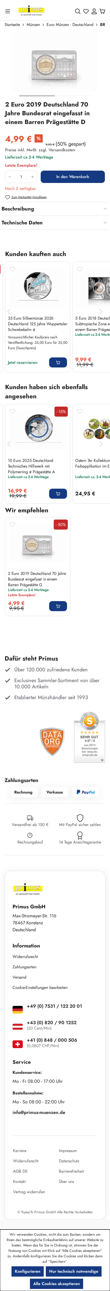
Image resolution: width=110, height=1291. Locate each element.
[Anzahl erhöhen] (32, 177)
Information (26, 946)
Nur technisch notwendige (73, 1271)
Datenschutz (69, 1161)
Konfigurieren (27, 1271)
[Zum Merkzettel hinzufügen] (12, 269)
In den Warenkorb (72, 177)
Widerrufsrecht (25, 957)
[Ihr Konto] (94, 11)
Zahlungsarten (24, 967)
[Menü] (9, 11)
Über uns (66, 1181)
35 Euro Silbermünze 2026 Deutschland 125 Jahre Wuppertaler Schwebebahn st (37, 323)
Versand (19, 977)
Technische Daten (22, 222)
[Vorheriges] (9, 311)
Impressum (68, 1151)
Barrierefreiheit (71, 1171)
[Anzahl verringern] (9, 177)
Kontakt (19, 1181)
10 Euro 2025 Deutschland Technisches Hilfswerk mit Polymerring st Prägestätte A (31, 466)
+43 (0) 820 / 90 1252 (51, 1022)
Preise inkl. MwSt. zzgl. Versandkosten (40, 150)
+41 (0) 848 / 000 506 (52, 1040)
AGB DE (20, 1171)
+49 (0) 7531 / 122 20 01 (54, 1006)
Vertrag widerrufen (29, 1192)
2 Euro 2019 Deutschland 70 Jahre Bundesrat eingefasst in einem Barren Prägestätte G (37, 579)
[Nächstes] (101, 311)
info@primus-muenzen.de (39, 1112)
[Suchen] (78, 11)
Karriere (19, 1151)
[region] (55, 66)
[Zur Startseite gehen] (31, 11)
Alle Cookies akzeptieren (56, 1284)
